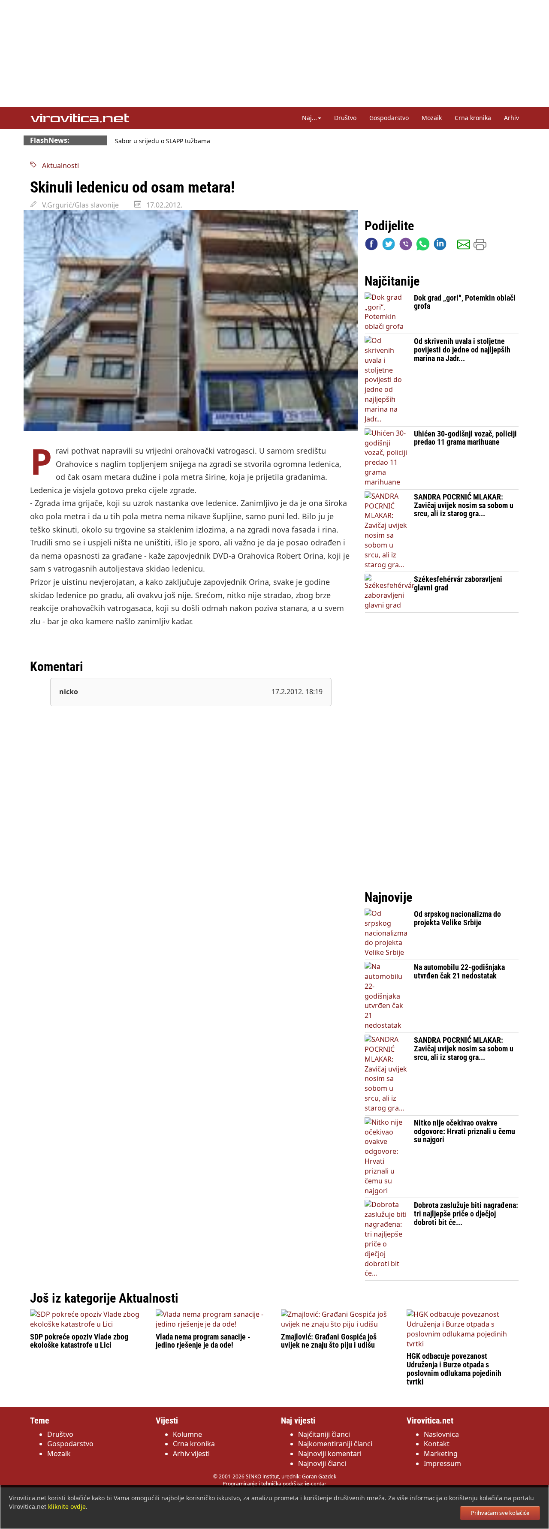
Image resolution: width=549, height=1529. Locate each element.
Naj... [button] (309, 118)
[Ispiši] (480, 246)
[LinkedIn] (440, 246)
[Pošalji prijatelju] (463, 246)
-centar (315, 1483)
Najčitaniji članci (324, 1434)
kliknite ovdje (67, 1506)
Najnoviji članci (322, 1463)
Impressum (442, 1463)
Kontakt (436, 1443)
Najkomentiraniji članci (335, 1443)
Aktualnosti (58, 165)
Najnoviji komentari (330, 1453)
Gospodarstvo (389, 118)
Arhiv (511, 118)
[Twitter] (388, 246)
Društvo (345, 118)
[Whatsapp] (423, 246)
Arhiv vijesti (191, 1453)
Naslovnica (441, 1434)
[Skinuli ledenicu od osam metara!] (191, 320)
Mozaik (432, 118)
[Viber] (406, 246)
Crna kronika (473, 118)
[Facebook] (371, 246)
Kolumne (187, 1434)
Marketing (441, 1453)
